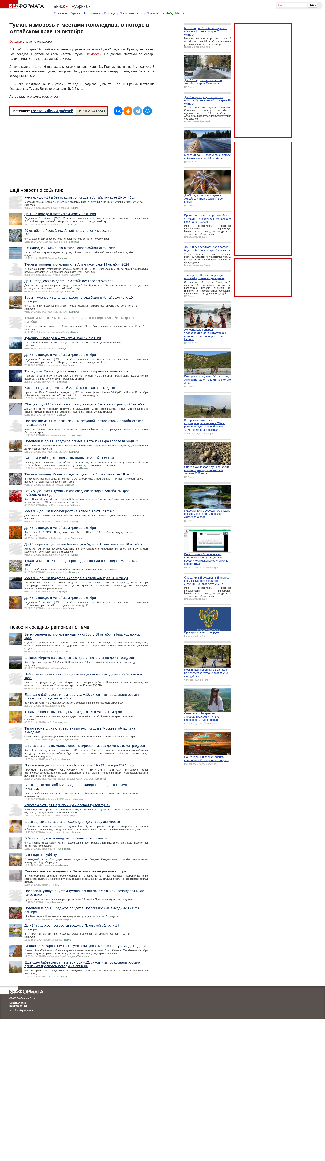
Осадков (15, 41)
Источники (92, 13)
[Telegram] (137, 110)
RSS (30, 1010)
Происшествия (131, 13)
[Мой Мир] (147, 110)
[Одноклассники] (127, 110)
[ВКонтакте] (118, 110)
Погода (110, 13)
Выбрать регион (18, 1006)
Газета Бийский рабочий (52, 111)
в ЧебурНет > (173, 13)
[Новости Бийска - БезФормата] (22, 4)
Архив (75, 13)
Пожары (152, 13)
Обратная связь (18, 1003)
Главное (60, 13)
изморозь (94, 54)
